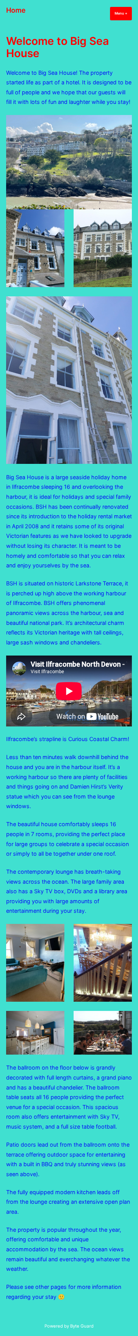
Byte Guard (82, 1326)
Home (16, 10)
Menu (123, 13)
